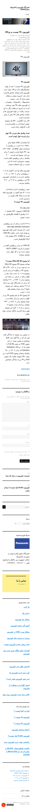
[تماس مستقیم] (3, 805)
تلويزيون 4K (7, 379)
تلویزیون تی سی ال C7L (20, 775)
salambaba (25, 369)
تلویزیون (13, 379)
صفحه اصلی (25, 790)
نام (29, 425)
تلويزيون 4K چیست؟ (25, 381)
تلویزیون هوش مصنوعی (20, 780)
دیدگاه (28, 401)
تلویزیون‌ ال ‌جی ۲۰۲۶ (21, 778)
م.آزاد (28, 379)
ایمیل (28, 433)
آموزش (17, 379)
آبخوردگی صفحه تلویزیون (20, 626)
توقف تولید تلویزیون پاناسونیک (18, 770)
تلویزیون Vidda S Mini (20, 773)
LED (18, 90)
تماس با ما (21, 584)
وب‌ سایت (27, 442)
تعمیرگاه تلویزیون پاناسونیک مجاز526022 (21, 802)
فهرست (27, 14)
